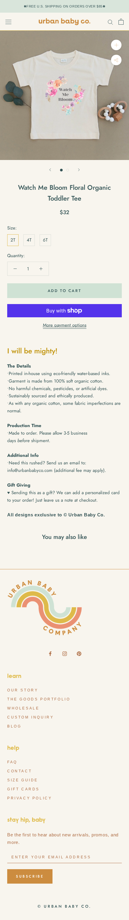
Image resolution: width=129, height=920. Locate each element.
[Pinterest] (79, 653)
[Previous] (50, 169)
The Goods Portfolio (38, 699)
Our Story (22, 690)
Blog (14, 726)
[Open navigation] (8, 21)
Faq (12, 762)
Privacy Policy (29, 798)
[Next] (79, 169)
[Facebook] (50, 653)
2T (12, 240)
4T (29, 240)
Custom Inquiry (30, 717)
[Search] (110, 21)
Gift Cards (23, 789)
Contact (19, 771)
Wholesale (23, 708)
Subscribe (30, 876)
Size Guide (22, 780)
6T (45, 240)
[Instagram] (64, 653)
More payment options (64, 325)
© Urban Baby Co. (65, 906)
